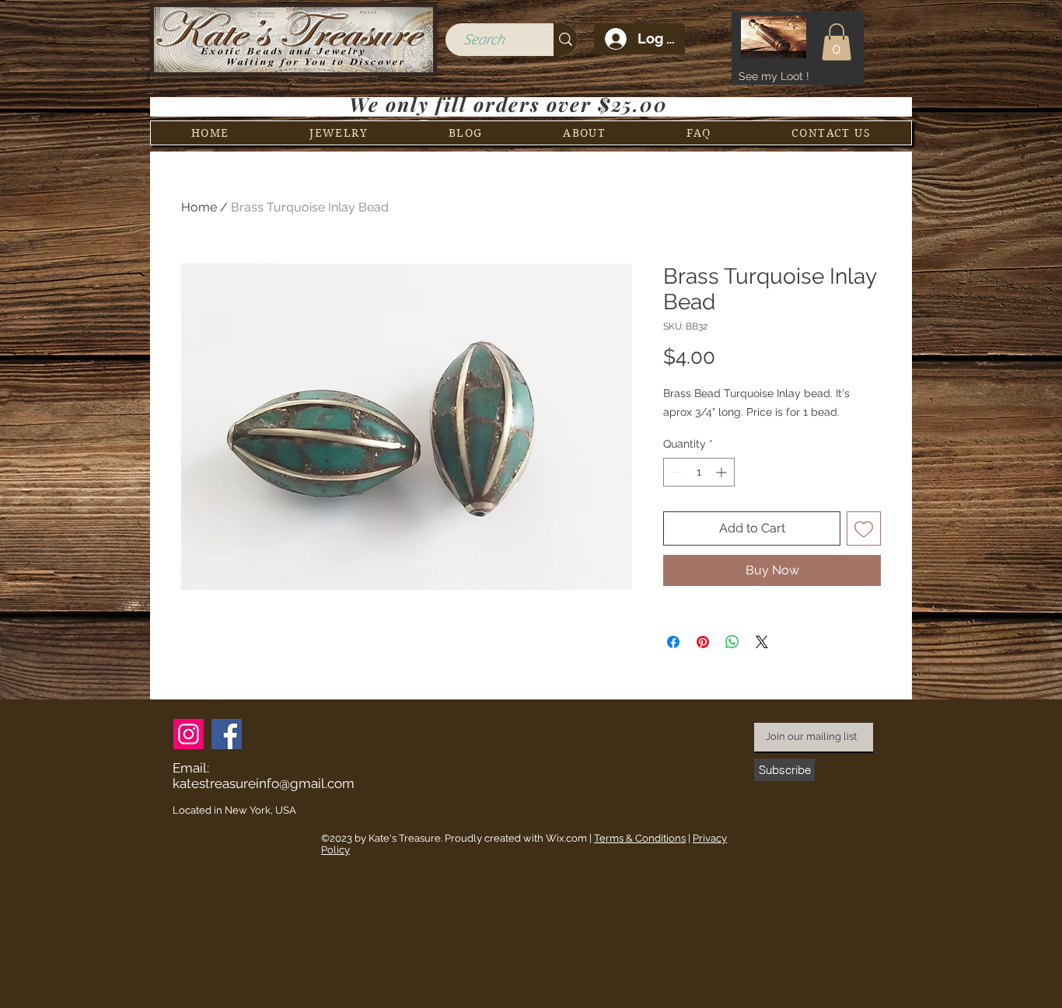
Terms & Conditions (640, 838)
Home (199, 207)
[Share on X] (762, 642)
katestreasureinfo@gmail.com (264, 783)
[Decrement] (675, 472)
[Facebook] (226, 734)
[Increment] (722, 472)
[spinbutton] (699, 472)
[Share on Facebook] (673, 642)
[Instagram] (188, 734)
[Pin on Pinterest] (702, 642)
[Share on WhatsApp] (732, 642)
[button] (836, 42)
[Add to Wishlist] (864, 528)
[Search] (566, 39)
